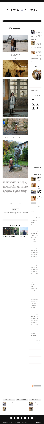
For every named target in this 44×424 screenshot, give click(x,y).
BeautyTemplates (11, 422)
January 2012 (33, 316)
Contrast (13, 236)
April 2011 (33, 335)
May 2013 (33, 282)
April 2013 (33, 284)
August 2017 (33, 237)
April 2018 (33, 222)
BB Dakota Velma (16, 55)
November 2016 (34, 254)
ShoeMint (16, 57)
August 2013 (33, 275)
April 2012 (33, 309)
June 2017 (33, 241)
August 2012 (33, 301)
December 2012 (34, 292)
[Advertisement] (35, 131)
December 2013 (34, 269)
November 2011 (34, 320)
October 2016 (33, 256)
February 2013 (33, 288)
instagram (37, 109)
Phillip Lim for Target (16, 54)
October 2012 (33, 297)
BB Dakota (7, 212)
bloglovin (33, 105)
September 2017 (34, 235)
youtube (37, 105)
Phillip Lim (14, 213)
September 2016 (34, 258)
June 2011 (33, 331)
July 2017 (33, 239)
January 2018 (33, 226)
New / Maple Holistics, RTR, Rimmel (40, 197)
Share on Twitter (21, 207)
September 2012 (34, 299)
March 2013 (33, 286)
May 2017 (33, 243)
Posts (34, 343)
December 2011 (34, 318)
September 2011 (34, 324)
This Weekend (22, 236)
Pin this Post (16, 209)
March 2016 (33, 260)
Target (21, 213)
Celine (16, 58)
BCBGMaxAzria (12, 212)
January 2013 (33, 290)
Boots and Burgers (39, 41)
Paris (12, 213)
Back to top (38, 422)
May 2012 (33, 307)
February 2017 (33, 248)
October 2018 (33, 220)
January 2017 (33, 250)
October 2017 (33, 233)
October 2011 (33, 322)
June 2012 (33, 305)
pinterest (33, 109)
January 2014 (33, 267)
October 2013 (33, 271)
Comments (34, 346)
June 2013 (33, 280)
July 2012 (33, 303)
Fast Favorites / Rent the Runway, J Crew (40, 191)
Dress (20, 212)
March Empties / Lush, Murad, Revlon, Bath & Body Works (39, 52)
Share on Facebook (10, 207)
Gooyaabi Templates (23, 422)
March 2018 (33, 224)
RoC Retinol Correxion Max (40, 203)
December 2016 (34, 252)
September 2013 (34, 273)
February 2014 (33, 265)
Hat (22, 212)
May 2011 (33, 333)
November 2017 (34, 231)
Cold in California (6, 236)
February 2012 (33, 314)
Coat (18, 212)
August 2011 (33, 326)
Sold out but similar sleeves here (19, 137)
